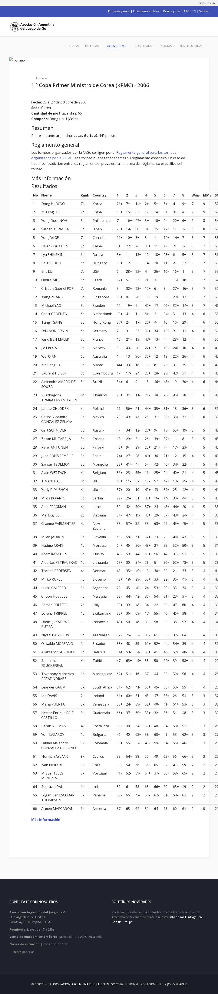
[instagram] (27, 11)
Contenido (144, 46)
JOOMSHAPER (177, 984)
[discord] (38, 11)
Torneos (41, 78)
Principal (72, 46)
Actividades (116, 46)
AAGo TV (190, 11)
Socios (166, 46)
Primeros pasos (119, 11)
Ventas (204, 11)
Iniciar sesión (206, 3)
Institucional (191, 46)
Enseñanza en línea (146, 11)
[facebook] (11, 11)
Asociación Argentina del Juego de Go (83, 984)
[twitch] (33, 11)
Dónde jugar (171, 11)
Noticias (92, 46)
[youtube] (22, 11)
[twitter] (16, 11)
